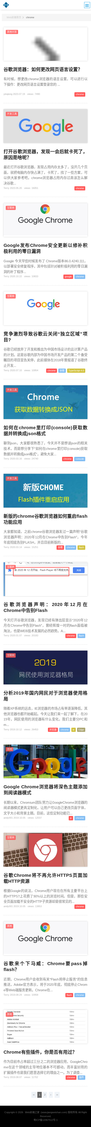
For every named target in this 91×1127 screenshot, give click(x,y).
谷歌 (62, 370)
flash (81, 547)
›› (57, 1094)
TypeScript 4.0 (76, 370)
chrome (80, 94)
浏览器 (53, 729)
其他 (9, 749)
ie (73, 729)
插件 (81, 1077)
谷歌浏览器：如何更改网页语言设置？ (43, 69)
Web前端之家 (32, 1112)
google (68, 276)
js (71, 818)
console (80, 459)
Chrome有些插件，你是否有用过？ (40, 1052)
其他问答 (12, 32)
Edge (81, 729)
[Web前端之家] (6, 7)
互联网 (10, 207)
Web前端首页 (14, 17)
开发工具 (12, 113)
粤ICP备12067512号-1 (46, 1120)
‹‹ (34, 1094)
